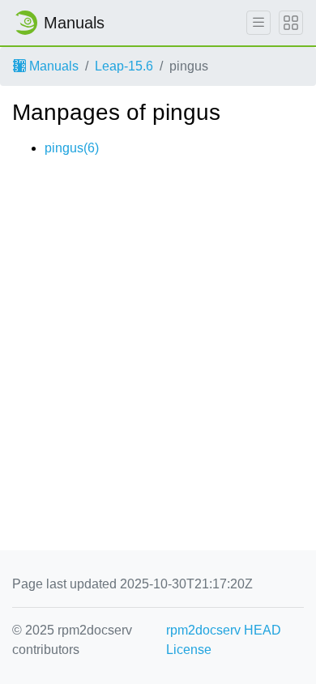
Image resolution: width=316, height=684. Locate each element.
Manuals (52, 66)
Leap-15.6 (124, 66)
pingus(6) (72, 148)
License (188, 649)
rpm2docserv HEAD (223, 630)
